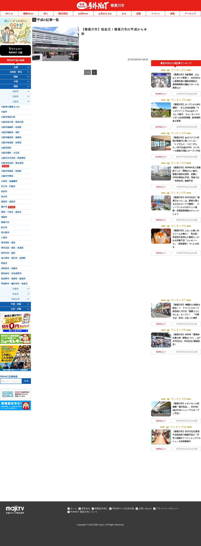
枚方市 (4, 227)
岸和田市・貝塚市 (9, 268)
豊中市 (8, 207)
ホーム (73, 508)
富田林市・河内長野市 (11, 273)
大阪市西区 (6, 148)
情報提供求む (101, 508)
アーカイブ (190, 13)
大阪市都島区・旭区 (10, 132)
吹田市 (4, 191)
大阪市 (4, 112)
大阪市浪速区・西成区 (11, 171)
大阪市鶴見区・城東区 (11, 137)
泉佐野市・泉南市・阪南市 (13, 279)
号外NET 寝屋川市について (83, 512)
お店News (83, 13)
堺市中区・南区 (8, 253)
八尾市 (4, 238)
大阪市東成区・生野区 (11, 143)
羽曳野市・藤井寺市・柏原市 (14, 284)
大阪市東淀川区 (8, 117)
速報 (172, 13)
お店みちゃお (105, 13)
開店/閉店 (63, 13)
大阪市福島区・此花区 (11, 127)
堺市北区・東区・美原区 (12, 248)
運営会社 (85, 508)
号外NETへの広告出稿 (123, 508)
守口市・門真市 (8, 186)
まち (124, 13)
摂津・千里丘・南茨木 (11, 212)
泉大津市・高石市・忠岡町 (13, 258)
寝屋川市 (117, 5)
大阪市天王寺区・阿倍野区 (13, 158)
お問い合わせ (145, 508)
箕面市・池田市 (8, 202)
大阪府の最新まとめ (10, 107)
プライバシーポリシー (167, 508)
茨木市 (4, 197)
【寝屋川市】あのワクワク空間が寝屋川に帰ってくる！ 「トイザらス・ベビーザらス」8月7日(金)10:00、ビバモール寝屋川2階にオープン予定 (186, 144)
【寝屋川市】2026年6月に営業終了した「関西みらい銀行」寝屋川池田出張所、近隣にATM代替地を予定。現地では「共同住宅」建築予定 (187, 174)
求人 (46, 13)
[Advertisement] (176, 39)
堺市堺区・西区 (8, 243)
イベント (155, 13)
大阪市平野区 (7, 176)
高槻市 (4, 217)
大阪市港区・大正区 (10, 153)
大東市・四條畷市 (9, 181)
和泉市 (4, 263)
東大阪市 (5, 232)
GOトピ (9, 13)
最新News (28, 13)
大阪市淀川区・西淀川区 (12, 122)
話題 (138, 13)
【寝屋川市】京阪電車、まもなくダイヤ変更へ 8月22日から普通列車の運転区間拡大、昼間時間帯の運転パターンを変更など (186, 81)
